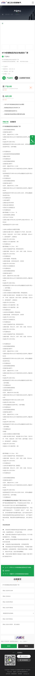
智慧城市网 (14, 673)
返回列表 (7, 570)
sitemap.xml (26, 673)
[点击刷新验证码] (20, 637)
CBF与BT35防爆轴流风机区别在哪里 (14, 104)
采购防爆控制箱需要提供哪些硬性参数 (14, 114)
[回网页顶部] (32, 137)
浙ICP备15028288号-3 (22, 671)
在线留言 (13, 122)
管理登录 (20, 673)
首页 (12, 14)
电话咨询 (32, 142)
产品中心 (17, 14)
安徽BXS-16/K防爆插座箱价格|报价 (19, 574)
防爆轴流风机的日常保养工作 (12, 107)
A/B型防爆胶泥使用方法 (10, 111)
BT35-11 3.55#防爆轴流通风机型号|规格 (20, 567)
